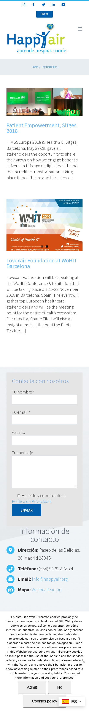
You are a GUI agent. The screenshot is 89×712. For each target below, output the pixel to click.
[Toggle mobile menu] (80, 29)
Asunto (18, 432)
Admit (32, 687)
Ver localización (47, 590)
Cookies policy (44, 701)
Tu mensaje (22, 452)
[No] (83, 662)
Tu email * (21, 412)
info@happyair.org (50, 579)
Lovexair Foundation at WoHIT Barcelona (41, 263)
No (59, 687)
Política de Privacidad (31, 501)
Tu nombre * (23, 392)
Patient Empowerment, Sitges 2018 (41, 128)
